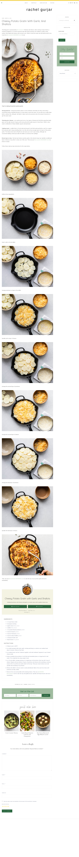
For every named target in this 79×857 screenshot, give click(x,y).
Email (3, 783)
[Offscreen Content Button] (1, 3)
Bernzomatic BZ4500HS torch (14, 35)
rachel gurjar (39, 9)
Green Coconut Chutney (11, 733)
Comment (4, 753)
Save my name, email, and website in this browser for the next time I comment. (20, 801)
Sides (3, 18)
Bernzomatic (20, 29)
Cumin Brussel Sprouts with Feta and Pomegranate (27, 734)
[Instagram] (75, 1)
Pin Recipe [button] (40, 606)
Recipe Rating (5, 804)
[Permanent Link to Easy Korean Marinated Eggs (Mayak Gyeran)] (43, 730)
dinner (29, 684)
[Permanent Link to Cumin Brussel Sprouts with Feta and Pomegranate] (27, 730)
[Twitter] (71, 1)
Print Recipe (16, 606)
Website (4, 792)
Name (3, 774)
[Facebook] (69, 1)
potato (33, 684)
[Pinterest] (73, 1)
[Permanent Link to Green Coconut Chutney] (11, 730)
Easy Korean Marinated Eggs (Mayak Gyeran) (43, 733)
